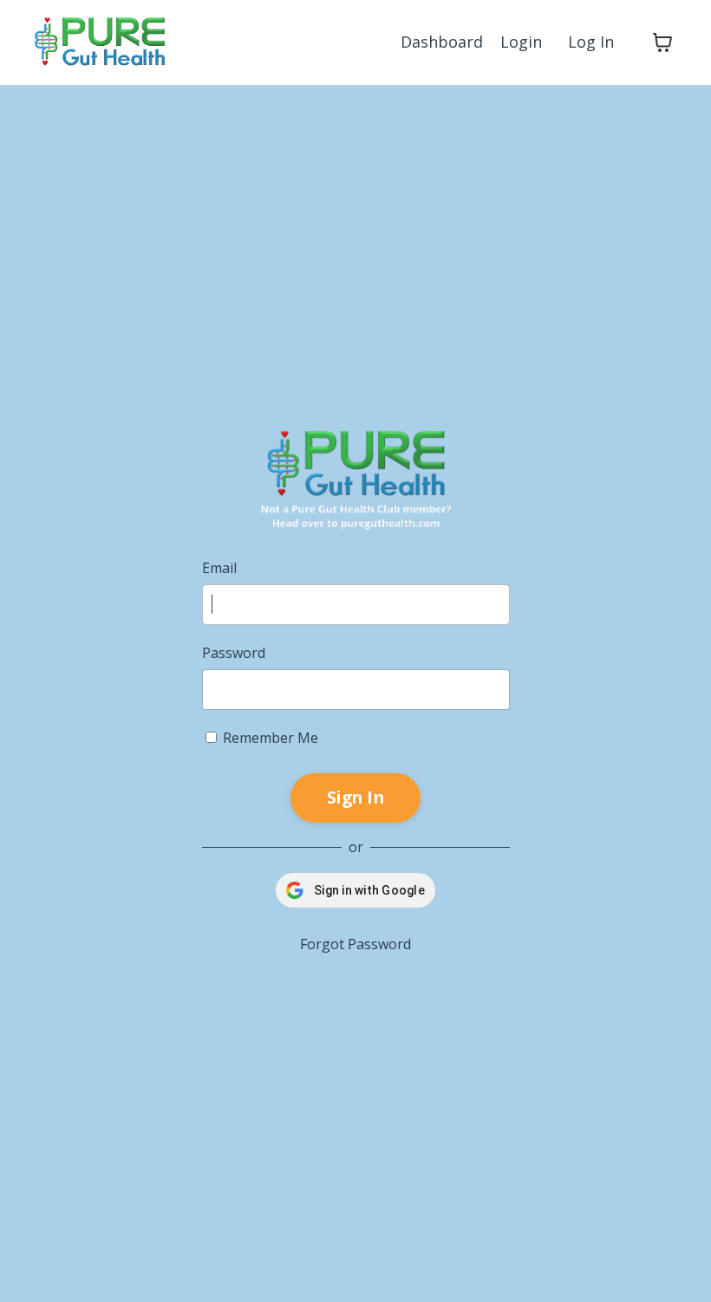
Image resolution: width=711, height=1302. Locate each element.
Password (233, 652)
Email (219, 567)
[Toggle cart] (662, 42)
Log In (591, 41)
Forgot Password (355, 944)
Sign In (355, 797)
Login (521, 41)
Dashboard (442, 41)
